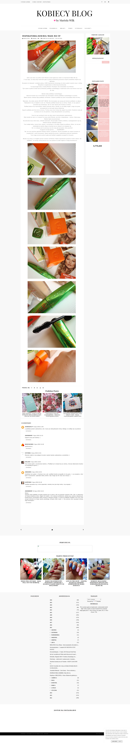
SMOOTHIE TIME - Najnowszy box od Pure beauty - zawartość (103, 110)
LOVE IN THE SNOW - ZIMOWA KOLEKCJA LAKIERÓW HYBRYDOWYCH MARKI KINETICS (76, 583)
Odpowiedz (28, 439)
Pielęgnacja (53, 28)
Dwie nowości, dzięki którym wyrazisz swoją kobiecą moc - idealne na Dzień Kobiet (31, 415)
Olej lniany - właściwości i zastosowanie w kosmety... (62, 659)
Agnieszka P (29, 426)
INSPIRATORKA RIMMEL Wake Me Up (60, 673)
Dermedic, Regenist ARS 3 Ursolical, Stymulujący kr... (63, 656)
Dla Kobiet (88, 28)
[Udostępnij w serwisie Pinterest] (43, 388)
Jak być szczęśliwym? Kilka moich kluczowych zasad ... (63, 654)
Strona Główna (42, 28)
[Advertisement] (98, 158)
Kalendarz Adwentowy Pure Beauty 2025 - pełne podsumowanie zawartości (72, 415)
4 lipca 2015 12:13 (38, 435)
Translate (98, 601)
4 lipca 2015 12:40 (39, 444)
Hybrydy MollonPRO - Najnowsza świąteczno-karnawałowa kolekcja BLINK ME (99, 583)
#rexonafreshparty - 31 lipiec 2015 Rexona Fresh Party (63, 652)
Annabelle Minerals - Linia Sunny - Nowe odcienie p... (63, 670)
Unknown (28, 472)
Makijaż (62, 28)
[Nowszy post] (21, 529)
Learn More (114, 741)
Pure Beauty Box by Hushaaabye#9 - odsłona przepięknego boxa (52, 415)
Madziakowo (29, 444)
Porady (70, 28)
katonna (28, 453)
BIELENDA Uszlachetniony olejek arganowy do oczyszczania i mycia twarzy (104, 134)
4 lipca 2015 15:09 (35, 461)
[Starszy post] (83, 529)
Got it (120, 741)
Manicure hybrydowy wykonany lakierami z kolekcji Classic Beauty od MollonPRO (53, 583)
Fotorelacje (78, 28)
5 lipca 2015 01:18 (37, 482)
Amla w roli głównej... (103, 97)
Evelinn (27, 461)
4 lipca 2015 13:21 (36, 453)
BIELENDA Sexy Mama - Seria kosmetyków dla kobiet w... (64, 645)
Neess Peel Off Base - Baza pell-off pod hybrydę (31, 581)
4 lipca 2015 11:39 (38, 426)
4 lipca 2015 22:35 (37, 472)
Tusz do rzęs (58, 38)
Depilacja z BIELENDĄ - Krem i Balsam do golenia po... (63, 675)
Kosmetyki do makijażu (48, 38)
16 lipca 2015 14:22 (38, 491)
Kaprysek (28, 482)
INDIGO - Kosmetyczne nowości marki (104, 86)
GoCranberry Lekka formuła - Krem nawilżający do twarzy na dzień (104, 122)
